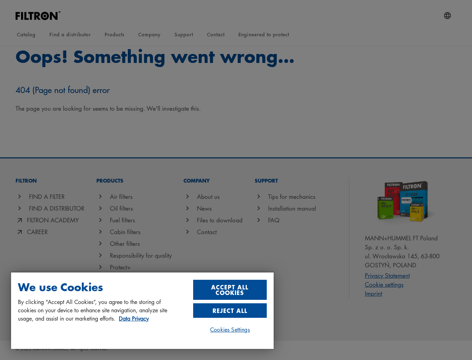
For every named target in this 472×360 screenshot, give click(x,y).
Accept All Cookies (229, 290)
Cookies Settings (230, 329)
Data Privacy (134, 318)
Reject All (230, 310)
